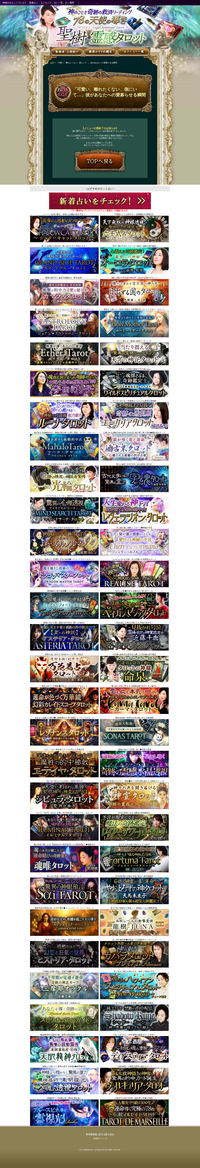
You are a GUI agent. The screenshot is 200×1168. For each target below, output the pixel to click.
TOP (52, 63)
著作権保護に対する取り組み (100, 1134)
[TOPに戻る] (100, 161)
